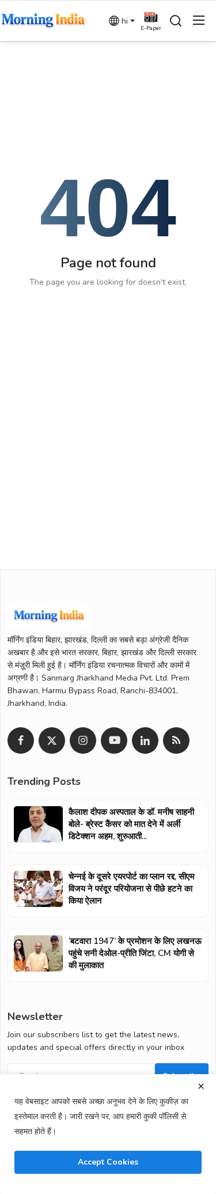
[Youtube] (114, 740)
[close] (201, 1086)
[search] (175, 21)
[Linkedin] (145, 740)
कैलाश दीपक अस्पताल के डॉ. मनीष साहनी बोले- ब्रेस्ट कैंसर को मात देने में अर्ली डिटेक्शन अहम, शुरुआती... (131, 824)
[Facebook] (20, 740)
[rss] (176, 740)
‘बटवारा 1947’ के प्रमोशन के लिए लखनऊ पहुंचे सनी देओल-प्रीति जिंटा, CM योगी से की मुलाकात (135, 953)
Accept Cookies (108, 1162)
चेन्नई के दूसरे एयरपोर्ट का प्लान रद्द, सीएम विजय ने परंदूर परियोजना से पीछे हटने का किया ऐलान (132, 888)
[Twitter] (52, 740)
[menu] (198, 21)
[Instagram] (83, 740)
